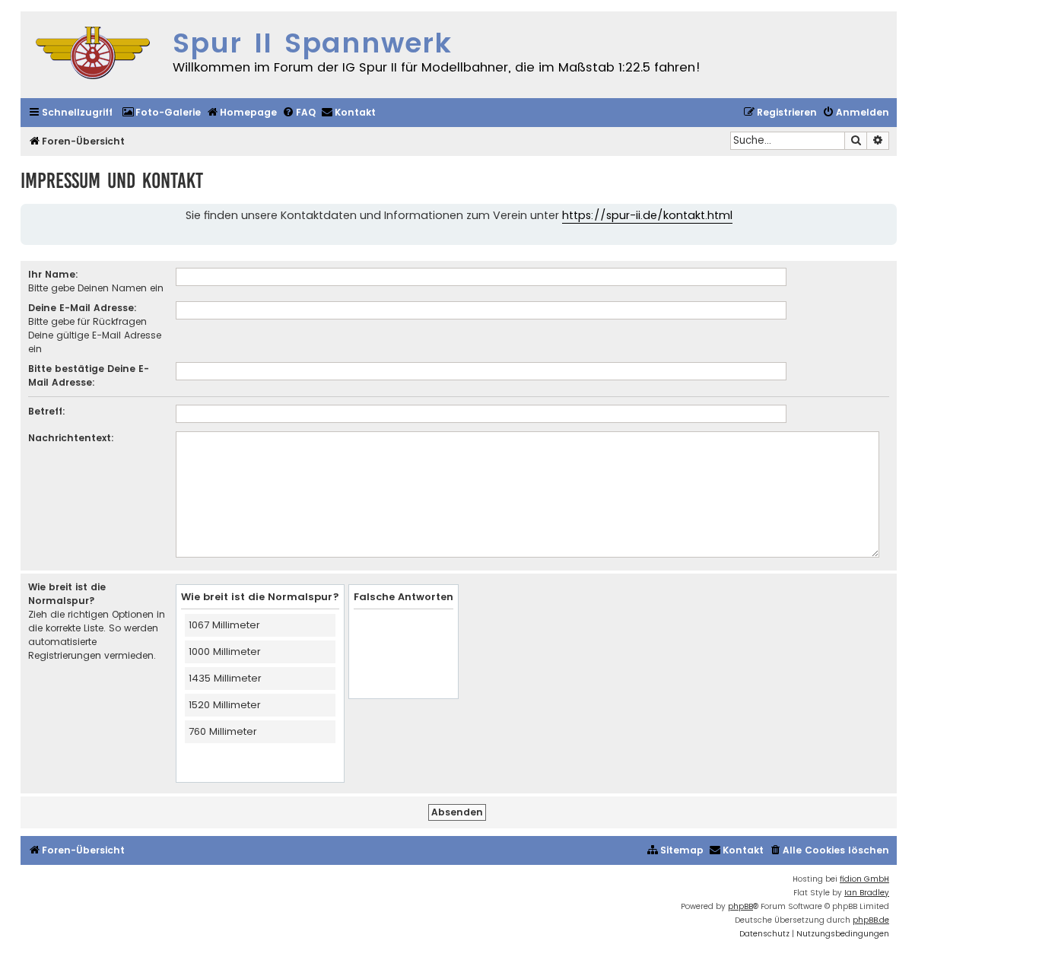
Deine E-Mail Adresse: (82, 307)
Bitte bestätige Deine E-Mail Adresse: (88, 375)
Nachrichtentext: (71, 437)
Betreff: (46, 411)
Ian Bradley (866, 892)
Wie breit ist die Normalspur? (67, 593)
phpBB (740, 906)
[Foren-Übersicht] (92, 54)
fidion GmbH (864, 879)
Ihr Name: (53, 274)
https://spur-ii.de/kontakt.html (647, 215)
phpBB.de (871, 920)
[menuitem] (161, 113)
